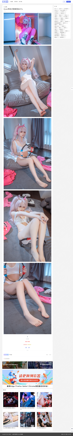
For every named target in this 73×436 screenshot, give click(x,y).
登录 (64, 1)
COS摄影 (5, 6)
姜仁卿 (67, 18)
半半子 (61, 16)
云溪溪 (56, 16)
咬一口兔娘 (66, 16)
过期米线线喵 (63, 32)
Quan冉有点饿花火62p (41, 408)
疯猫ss (61, 27)
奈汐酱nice (57, 18)
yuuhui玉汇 (57, 13)
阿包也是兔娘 (57, 34)
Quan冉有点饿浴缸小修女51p (9, 427)
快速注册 (68, 1)
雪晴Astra (63, 34)
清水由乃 (64, 26)
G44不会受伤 (66, 8)
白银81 (57, 29)
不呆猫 (56, 15)
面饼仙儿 (57, 37)
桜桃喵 (56, 24)
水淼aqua (61, 24)
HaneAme (57, 10)
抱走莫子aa (57, 21)
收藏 (11, 354)
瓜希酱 (56, 27)
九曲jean (61, 15)
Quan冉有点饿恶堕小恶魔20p (9, 408)
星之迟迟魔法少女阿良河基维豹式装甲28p (10, 364)
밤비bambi (63, 13)
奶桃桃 (63, 18)
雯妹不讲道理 (57, 35)
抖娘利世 (63, 19)
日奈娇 (62, 21)
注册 (29, 347)
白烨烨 (65, 27)
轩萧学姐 (57, 32)
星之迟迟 (67, 21)
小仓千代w (57, 19)
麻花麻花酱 (62, 37)
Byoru (56, 8)
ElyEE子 (61, 8)
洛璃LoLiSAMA (58, 26)
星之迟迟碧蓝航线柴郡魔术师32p (46, 364)
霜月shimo (63, 35)
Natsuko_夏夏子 (63, 10)
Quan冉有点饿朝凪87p (41, 427)
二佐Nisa (66, 15)
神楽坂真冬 (62, 29)
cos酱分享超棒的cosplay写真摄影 (17, 434)
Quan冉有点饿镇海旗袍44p (25, 427)
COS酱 (9, 434)
